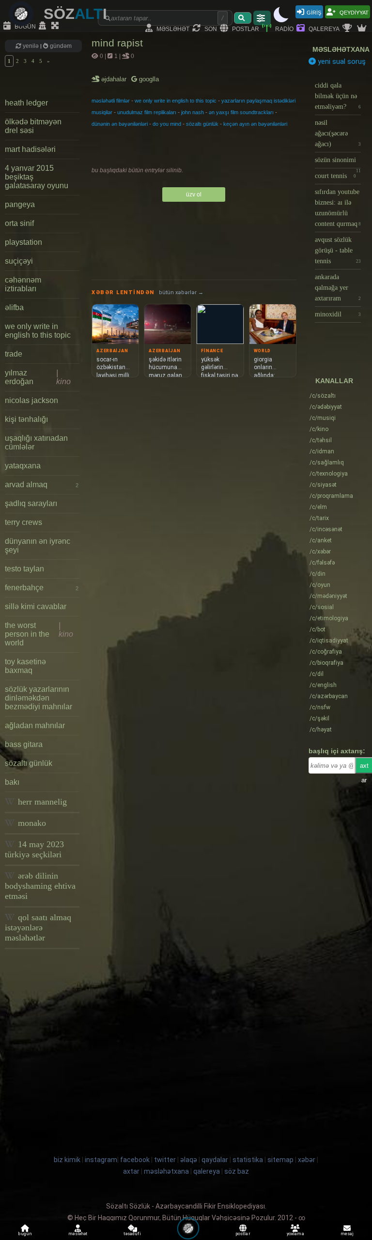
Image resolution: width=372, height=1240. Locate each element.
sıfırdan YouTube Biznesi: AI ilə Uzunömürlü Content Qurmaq (338, 207)
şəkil (319, 718)
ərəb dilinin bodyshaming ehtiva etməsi (40, 886)
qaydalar (215, 1160)
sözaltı (323, 395)
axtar (131, 1171)
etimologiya (329, 618)
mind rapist (117, 42)
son (210, 28)
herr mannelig (41, 802)
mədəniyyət (328, 596)
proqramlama (331, 496)
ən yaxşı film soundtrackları (241, 112)
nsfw (320, 707)
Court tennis (335, 175)
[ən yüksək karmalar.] (363, 28)
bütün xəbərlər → (181, 292)
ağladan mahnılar (35, 725)
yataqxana (23, 466)
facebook (135, 1160)
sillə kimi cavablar (35, 606)
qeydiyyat (353, 12)
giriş (314, 12)
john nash (192, 112)
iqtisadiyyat (329, 640)
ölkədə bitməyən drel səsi (33, 126)
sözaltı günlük (28, 763)
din (318, 573)
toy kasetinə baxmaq (25, 665)
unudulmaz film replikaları (146, 112)
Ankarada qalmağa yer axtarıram (338, 287)
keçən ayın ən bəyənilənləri (255, 124)
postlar (245, 28)
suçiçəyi (19, 261)
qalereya (323, 28)
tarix (319, 518)
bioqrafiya (326, 662)
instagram (101, 1160)
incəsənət (326, 529)
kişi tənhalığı (26, 419)
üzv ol (194, 194)
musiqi (323, 418)
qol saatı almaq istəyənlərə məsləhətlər (38, 927)
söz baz (236, 1171)
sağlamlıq (327, 462)
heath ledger (26, 103)
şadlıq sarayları (31, 503)
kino (319, 429)
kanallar (334, 381)
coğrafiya (326, 651)
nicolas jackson (31, 400)
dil (317, 674)
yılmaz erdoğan (38, 377)
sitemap (280, 1160)
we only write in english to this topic (38, 330)
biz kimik (68, 1160)
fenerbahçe (41, 587)
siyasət (323, 484)
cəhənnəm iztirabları (23, 284)
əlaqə (188, 1160)
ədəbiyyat (326, 406)
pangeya (20, 204)
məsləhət (172, 28)
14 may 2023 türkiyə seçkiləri (34, 849)
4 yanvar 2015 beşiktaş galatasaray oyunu (36, 177)
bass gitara (24, 744)
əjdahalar (114, 79)
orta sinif (19, 223)
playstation (23, 242)
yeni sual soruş (341, 61)
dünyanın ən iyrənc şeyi (37, 545)
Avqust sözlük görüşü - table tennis (338, 250)
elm (318, 507)
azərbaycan (329, 696)
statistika (247, 1160)
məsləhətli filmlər (111, 101)
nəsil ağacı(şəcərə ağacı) (338, 133)
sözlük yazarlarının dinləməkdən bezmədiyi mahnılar (38, 698)
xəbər (320, 551)
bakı (12, 782)
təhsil (321, 440)
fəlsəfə (322, 562)
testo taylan (24, 569)
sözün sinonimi (338, 162)
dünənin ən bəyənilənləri (120, 124)
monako (31, 823)
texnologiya (329, 473)
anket (321, 540)
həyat (321, 729)
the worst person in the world (39, 634)
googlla (148, 79)
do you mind (167, 124)
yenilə (30, 46)
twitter (165, 1160)
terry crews (23, 522)
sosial (322, 607)
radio (284, 28)
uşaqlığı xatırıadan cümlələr (36, 442)
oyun (320, 585)
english (323, 685)
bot (318, 629)
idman (322, 451)
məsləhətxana (341, 49)
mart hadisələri (30, 149)
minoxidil (338, 314)
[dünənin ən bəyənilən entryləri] (348, 28)
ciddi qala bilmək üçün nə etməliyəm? (338, 96)
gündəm (60, 46)
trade (13, 354)
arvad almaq (41, 484)
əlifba (14, 307)
